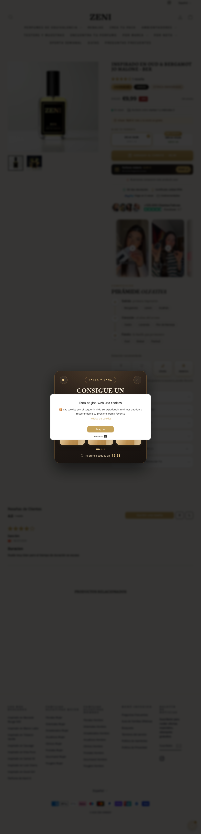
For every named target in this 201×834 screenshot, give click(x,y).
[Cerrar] (137, 380)
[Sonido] (64, 380)
